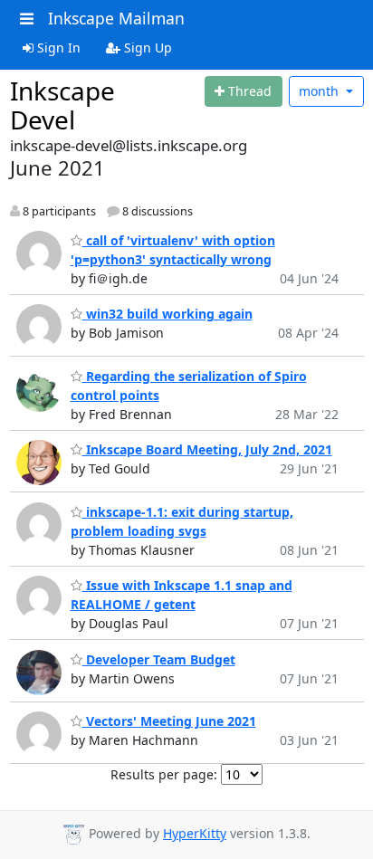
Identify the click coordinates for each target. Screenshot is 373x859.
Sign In (57, 47)
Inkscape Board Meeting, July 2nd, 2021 (207, 449)
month (320, 91)
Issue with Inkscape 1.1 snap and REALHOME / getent (181, 595)
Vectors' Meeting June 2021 (169, 721)
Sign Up (146, 47)
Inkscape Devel (62, 105)
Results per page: (163, 774)
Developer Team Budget (158, 659)
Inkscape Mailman (116, 18)
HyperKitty (194, 833)
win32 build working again (167, 313)
